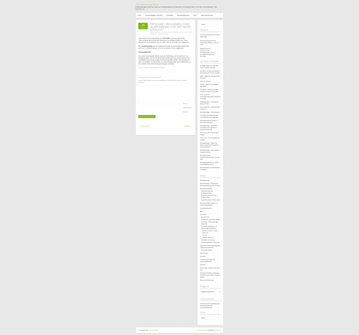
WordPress (217, 330)
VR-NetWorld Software (208, 237)
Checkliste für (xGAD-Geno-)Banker (210, 219)
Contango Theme (202, 330)
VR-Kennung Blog (147, 4)
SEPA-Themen (204, 253)
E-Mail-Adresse (187, 108)
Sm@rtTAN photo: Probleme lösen (210, 200)
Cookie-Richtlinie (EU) (206, 208)
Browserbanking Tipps (206, 188)
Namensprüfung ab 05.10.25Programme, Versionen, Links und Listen (209, 42)
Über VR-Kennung (207, 15)
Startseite (202, 265)
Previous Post (144, 126)
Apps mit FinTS (205, 217)
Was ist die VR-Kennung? (207, 280)
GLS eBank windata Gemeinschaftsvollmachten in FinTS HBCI (210, 157)
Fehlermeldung (153, 67)
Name (185, 104)
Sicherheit (170, 15)
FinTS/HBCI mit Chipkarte (208, 240)
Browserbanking (183, 15)
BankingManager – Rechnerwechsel (210, 112)
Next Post (188, 126)
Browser (146, 67)
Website (185, 112)
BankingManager (205, 180)
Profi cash (204, 235)
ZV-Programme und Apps (153, 15)
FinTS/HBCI (161, 67)
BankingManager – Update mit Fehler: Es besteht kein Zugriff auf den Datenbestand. (209, 145)
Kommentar (183, 86)
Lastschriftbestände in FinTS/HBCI (210, 242)
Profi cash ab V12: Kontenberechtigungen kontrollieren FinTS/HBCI (210, 96)
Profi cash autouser (205, 81)
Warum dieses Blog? (206, 250)
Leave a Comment (163, 34)
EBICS (195, 15)
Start (139, 15)
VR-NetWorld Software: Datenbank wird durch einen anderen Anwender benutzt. (210, 275)
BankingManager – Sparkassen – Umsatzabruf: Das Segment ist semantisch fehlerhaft (209, 127)
